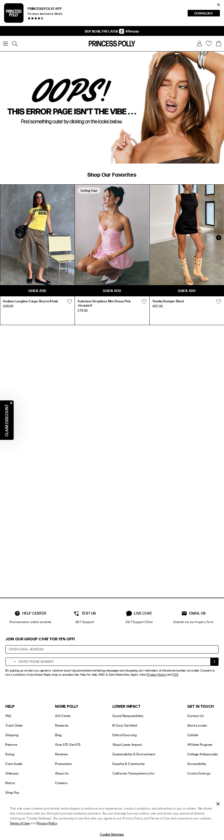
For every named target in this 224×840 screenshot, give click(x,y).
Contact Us (195, 716)
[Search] (14, 43)
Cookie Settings (199, 773)
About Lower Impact (127, 744)
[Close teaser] (11, 402)
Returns (11, 744)
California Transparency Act (134, 773)
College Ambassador (203, 754)
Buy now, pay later (102, 31)
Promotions (63, 764)
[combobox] (11, 662)
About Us (62, 773)
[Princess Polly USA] (112, 43)
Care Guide (13, 764)
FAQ (8, 716)
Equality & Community (129, 764)
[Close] (218, 804)
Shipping (11, 735)
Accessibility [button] (196, 764)
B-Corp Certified (125, 725)
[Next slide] (218, 237)
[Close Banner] (218, 4)
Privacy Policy (156, 674)
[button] (218, 43)
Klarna (10, 783)
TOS (175, 674)
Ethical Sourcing (125, 735)
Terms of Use (20, 823)
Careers (61, 783)
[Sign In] (199, 43)
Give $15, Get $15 (68, 744)
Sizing (9, 754)
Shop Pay (12, 792)
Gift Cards (63, 716)
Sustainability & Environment (134, 754)
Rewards (62, 725)
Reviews (61, 754)
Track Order (14, 725)
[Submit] (214, 662)
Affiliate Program (200, 744)
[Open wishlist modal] (69, 302)
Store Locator (197, 725)
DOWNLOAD (207, 13)
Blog (58, 735)
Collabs (193, 735)
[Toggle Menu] (5, 43)
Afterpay (11, 773)
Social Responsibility (128, 716)
